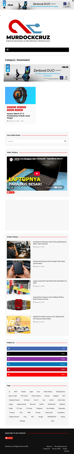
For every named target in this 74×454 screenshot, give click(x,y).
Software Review (14, 416)
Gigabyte (55, 396)
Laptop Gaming (21, 404)
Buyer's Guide (21, 107)
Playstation (62, 408)
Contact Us (46, 448)
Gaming (47, 396)
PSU (21, 412)
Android (23, 391)
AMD (15, 391)
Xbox (52, 421)
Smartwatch (19, 110)
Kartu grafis (61, 400)
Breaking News (60, 391)
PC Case (19, 408)
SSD (32, 416)
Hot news (27, 400)
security (38, 412)
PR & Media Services (60, 446)
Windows (22, 421)
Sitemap (66, 451)
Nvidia (11, 408)
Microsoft (32, 404)
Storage (40, 416)
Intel (44, 400)
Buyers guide (13, 396)
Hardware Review (14, 400)
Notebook (62, 404)
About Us (49, 446)
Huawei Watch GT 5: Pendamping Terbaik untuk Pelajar (18, 116)
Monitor (41, 404)
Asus (38, 391)
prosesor (12, 412)
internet (51, 400)
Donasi (65, 448)
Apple (31, 391)
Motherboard (51, 404)
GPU (63, 396)
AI (9, 391)
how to (36, 400)
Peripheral (10, 110)
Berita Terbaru (11, 107)
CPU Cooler (24, 396)
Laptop (11, 404)
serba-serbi (48, 412)
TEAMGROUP (51, 416)
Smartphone (61, 412)
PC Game (29, 408)
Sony (25, 416)
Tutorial (63, 416)
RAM (29, 412)
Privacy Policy (56, 448)
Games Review (36, 396)
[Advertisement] (37, 215)
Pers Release (50, 408)
